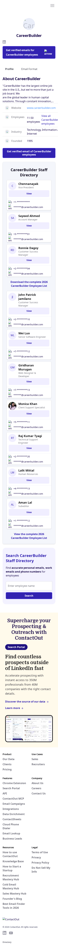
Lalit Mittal (26, 470)
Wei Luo (24, 333)
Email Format (29, 69)
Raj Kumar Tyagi (30, 436)
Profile (9, 69)
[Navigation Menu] (52, 5)
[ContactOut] (18, 5)
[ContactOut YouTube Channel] (11, 933)
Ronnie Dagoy (28, 248)
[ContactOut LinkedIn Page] (4, 933)
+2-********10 (22, 319)
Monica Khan (27, 404)
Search (29, 595)
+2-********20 (22, 456)
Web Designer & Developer (27, 374)
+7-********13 (22, 389)
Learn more (12, 708)
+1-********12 (22, 520)
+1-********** (22, 201)
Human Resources (28, 474)
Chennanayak (28, 184)
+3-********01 (22, 234)
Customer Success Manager (28, 253)
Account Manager (28, 219)
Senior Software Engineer (32, 336)
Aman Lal (25, 502)
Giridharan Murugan (26, 367)
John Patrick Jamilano (27, 297)
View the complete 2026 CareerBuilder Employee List (29, 536)
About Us (37, 783)
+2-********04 (22, 268)
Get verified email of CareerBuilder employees (29, 153)
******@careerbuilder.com (28, 207)
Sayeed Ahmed (29, 216)
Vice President (26, 187)
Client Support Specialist (31, 407)
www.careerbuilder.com (41, 108)
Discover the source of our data (25, 701)
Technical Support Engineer (28, 441)
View (29, 193)
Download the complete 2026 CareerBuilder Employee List (29, 284)
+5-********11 (22, 421)
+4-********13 (22, 488)
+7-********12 (22, 351)
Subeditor (23, 506)
